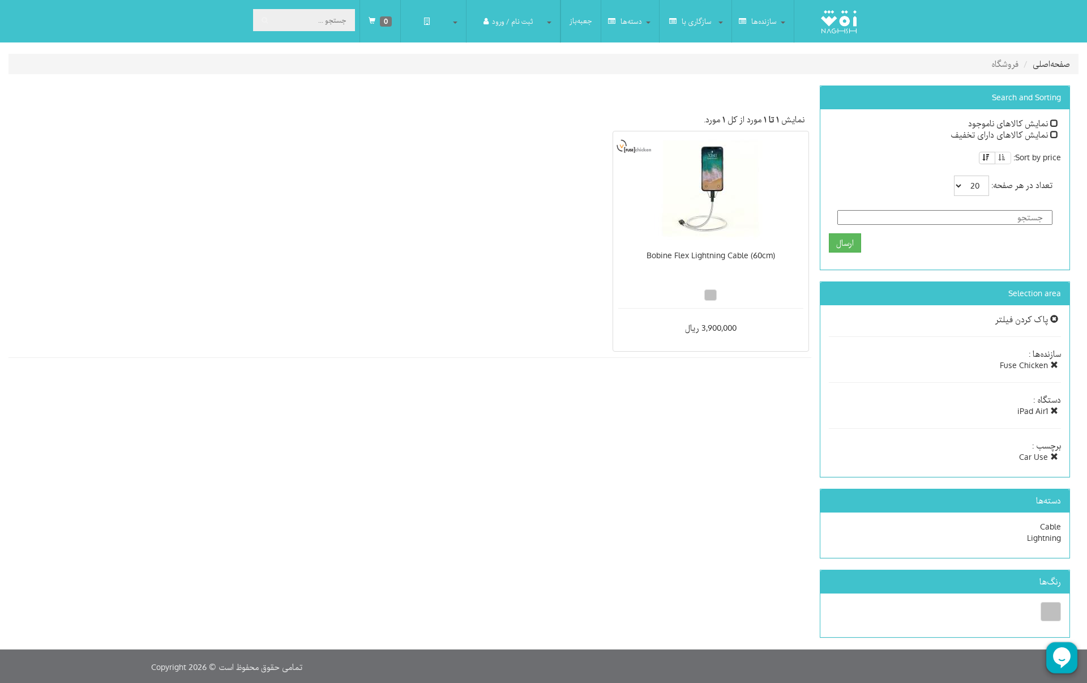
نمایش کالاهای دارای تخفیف (1000, 134)
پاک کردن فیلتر (1022, 319)
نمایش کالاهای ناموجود (1009, 123)
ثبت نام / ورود (512, 21)
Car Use (1034, 457)
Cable (1050, 526)
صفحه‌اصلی (1051, 64)
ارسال (845, 243)
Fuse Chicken (1025, 365)
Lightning (1044, 538)
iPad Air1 (1033, 411)
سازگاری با (696, 21)
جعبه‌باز (581, 20)
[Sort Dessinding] (987, 158)
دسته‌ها (630, 21)
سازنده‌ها (763, 21)
